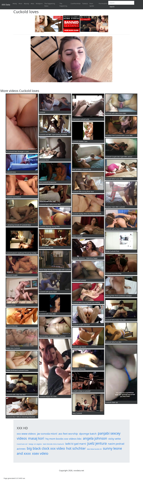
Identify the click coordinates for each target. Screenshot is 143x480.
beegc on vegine (35, 444)
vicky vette (114, 438)
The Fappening (63, 4)
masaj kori (36, 438)
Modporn (39, 3)
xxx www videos (26, 433)
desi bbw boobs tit (94, 449)
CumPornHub (76, 3)
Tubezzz (85, 3)
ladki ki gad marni (75, 443)
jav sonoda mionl (47, 433)
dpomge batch (88, 433)
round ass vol (22, 444)
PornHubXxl (103, 3)
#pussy (26, 3)
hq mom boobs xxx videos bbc (63, 438)
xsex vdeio (40, 453)
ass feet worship (68, 433)
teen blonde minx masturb (53, 444)
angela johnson (95, 438)
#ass (32, 3)
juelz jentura (97, 443)
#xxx (20, 3)
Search (112, 7)
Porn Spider (92, 4)
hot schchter (76, 448)
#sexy (15, 3)
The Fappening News (49, 4)
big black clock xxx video (46, 448)
